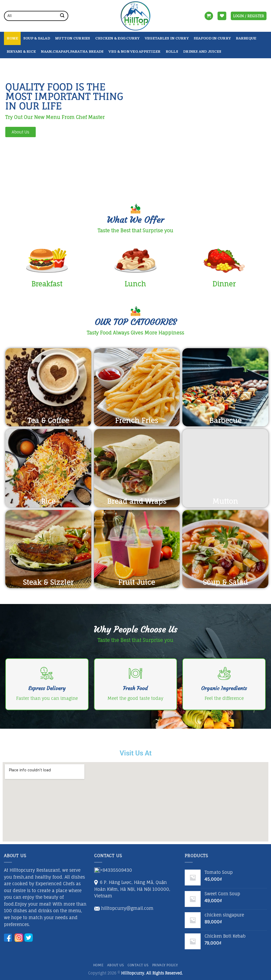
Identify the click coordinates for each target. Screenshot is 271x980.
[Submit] (62, 15)
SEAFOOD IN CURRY (212, 38)
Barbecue (225, 420)
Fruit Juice (136, 582)
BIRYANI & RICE (21, 51)
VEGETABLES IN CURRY (167, 38)
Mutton (225, 501)
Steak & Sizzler (48, 582)
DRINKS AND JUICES (202, 51)
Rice (48, 501)
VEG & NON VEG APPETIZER (134, 51)
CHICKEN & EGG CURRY (117, 38)
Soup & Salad (36, 38)
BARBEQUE (246, 38)
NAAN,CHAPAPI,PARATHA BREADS (72, 51)
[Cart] (209, 16)
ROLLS (172, 51)
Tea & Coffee (48, 420)
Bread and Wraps (136, 501)
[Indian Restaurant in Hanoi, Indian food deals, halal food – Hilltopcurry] (135, 16)
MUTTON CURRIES (72, 38)
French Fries (136, 420)
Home (12, 38)
